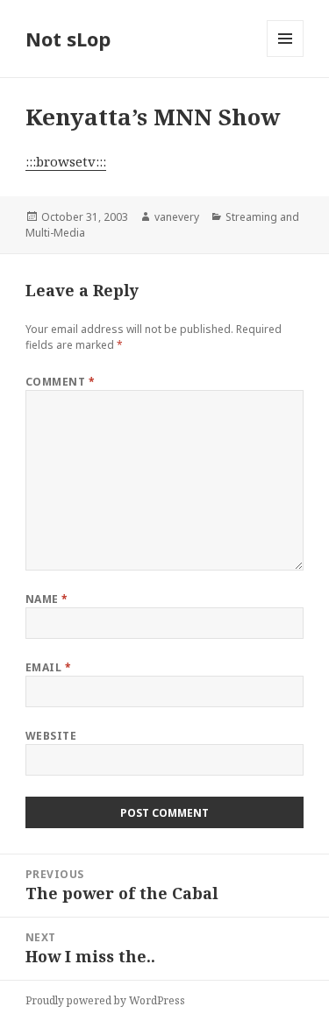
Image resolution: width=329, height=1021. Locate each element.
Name (46, 599)
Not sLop (68, 38)
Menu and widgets (286, 56)
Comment (60, 381)
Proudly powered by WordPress (105, 1000)
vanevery (176, 216)
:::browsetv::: (65, 161)
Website (50, 735)
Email (48, 667)
